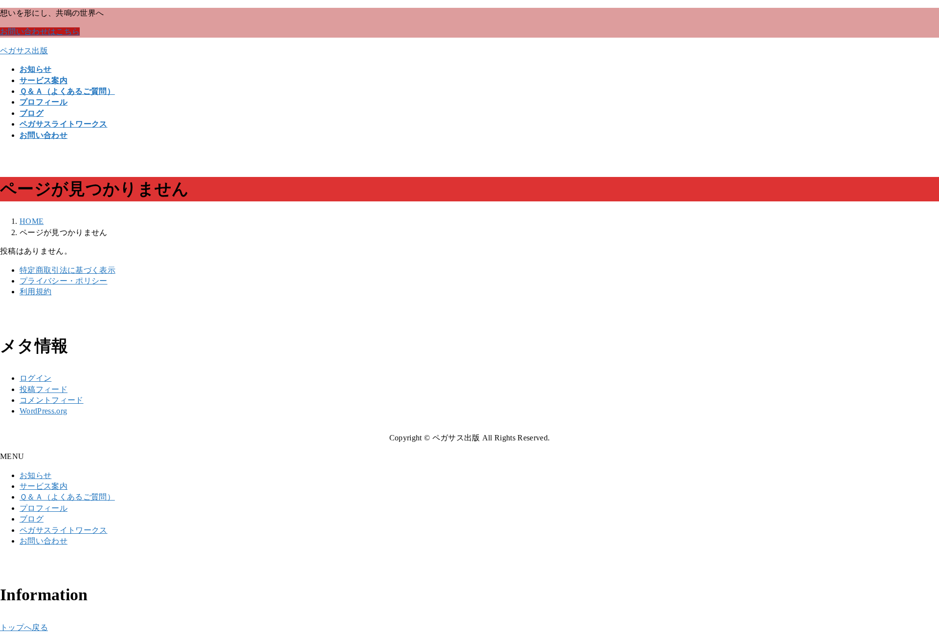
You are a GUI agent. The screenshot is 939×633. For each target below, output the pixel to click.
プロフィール (43, 508)
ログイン (35, 378)
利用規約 (35, 291)
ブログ (32, 519)
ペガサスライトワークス (64, 530)
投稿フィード (43, 389)
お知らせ (35, 475)
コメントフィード (52, 400)
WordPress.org (43, 411)
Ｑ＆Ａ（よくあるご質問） (67, 497)
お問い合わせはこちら (40, 31)
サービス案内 (43, 486)
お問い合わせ (43, 541)
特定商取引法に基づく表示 (67, 270)
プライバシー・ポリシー (64, 281)
